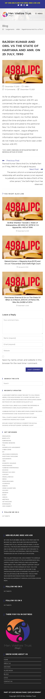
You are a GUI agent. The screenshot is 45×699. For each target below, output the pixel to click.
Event (4, 495)
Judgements (6, 458)
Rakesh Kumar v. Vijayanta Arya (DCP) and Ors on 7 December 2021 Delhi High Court (22, 262)
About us (7, 663)
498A (26, 87)
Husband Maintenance (10, 467)
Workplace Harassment (11, 447)
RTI (3, 452)
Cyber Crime (6, 449)
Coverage (6, 483)
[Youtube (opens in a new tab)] (27, 5)
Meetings (5, 499)
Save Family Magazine (10, 456)
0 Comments (10, 89)
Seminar (5, 492)
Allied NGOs (8, 670)
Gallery (5, 490)
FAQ (3, 445)
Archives (7, 667)
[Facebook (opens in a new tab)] (21, 5)
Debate (5, 486)
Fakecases (15, 150)
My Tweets (7, 605)
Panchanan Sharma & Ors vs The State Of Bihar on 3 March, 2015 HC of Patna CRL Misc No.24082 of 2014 (22, 300)
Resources (6, 436)
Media (4, 479)
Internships (6, 504)
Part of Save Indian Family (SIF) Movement (22, 692)
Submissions (6, 440)
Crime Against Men (9, 488)
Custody (5, 474)
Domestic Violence (9, 463)
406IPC (8, 150)
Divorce (5, 470)
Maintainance (7, 465)
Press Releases (7, 481)
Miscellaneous (7, 477)
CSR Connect (7, 506)
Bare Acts (6, 438)
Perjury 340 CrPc (8, 472)
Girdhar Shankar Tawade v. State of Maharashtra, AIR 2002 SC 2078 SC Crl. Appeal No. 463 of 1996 (22, 225)
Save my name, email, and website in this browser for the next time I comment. (22, 361)
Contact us (8, 681)
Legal (6, 677)
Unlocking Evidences (10, 454)
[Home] (3, 29)
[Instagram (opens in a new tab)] (24, 5)
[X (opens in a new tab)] (18, 5)
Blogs (6, 674)
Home (6, 659)
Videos (4, 497)
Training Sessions (8, 443)
